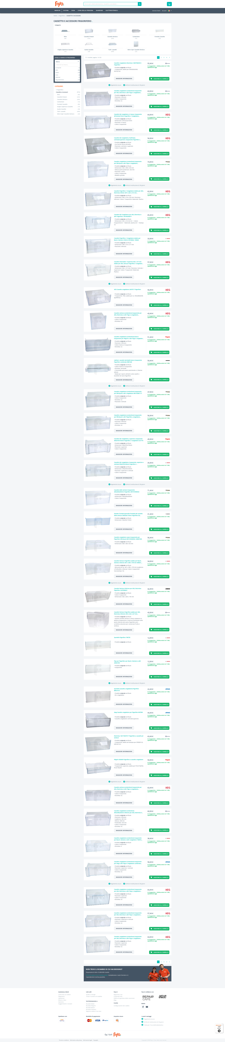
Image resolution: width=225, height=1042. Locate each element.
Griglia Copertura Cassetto (68, 106)
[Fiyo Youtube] (146, 1006)
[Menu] (222, 1024)
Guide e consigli (90, 994)
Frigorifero (60, 90)
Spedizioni (61, 998)
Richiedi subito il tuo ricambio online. (97, 975)
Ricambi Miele (90, 1004)
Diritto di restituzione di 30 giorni (135, 85)
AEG (68, 70)
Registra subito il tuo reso (93, 1011)
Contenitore (68, 102)
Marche (57, 10)
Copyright (95, 1040)
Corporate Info (118, 996)
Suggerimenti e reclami (65, 1004)
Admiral (68, 77)
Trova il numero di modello (94, 996)
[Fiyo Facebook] (142, 1006)
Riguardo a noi (118, 994)
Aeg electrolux (68, 80)
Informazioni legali (87, 1040)
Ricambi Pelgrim (91, 1006)
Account (164, 10)
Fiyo (66, 4)
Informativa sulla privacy (76, 1040)
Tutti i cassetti (68, 111)
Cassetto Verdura (68, 99)
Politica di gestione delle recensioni (124, 998)
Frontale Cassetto (68, 104)
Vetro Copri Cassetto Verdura (68, 114)
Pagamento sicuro (116, 85)
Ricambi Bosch (90, 1007)
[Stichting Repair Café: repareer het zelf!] (148, 998)
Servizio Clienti (156, 10)
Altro (68, 94)
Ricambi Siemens (91, 1009)
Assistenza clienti (63, 992)
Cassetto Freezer (68, 97)
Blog (115, 1000)
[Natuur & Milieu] (163, 996)
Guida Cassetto (68, 109)
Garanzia (61, 1002)
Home (55, 16)
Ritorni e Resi (62, 1000)
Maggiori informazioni (124, 78)
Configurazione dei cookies (121, 1006)
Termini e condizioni (64, 1040)
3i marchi (68, 68)
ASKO (68, 72)
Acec (68, 75)
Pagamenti (61, 996)
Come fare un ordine (64, 994)
